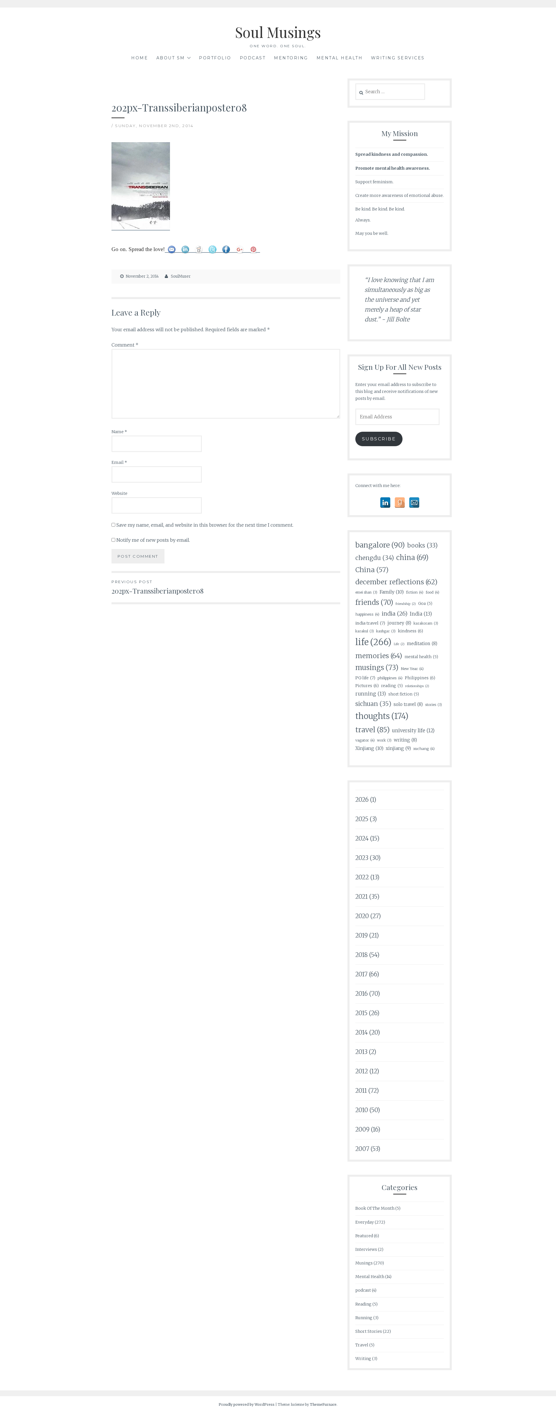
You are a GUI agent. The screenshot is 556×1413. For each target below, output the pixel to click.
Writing (363, 1358)
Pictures (367, 685)
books (422, 545)
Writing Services (398, 58)
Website (119, 493)
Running (363, 1317)
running (370, 694)
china (412, 557)
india (394, 613)
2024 (362, 838)
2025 (361, 819)
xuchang (424, 748)
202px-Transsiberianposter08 (157, 587)
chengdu (374, 558)
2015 (361, 1013)
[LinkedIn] (385, 502)
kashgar (386, 631)
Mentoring (291, 58)
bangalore (380, 545)
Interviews (366, 1249)
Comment (124, 345)
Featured (364, 1235)
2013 (361, 1051)
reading (392, 685)
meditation (422, 643)
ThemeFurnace (323, 1404)
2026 (362, 799)
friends (374, 602)
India (421, 614)
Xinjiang (369, 748)
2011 (361, 1090)
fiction (414, 592)
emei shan (366, 592)
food (432, 592)
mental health (421, 656)
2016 (361, 993)
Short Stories (368, 1331)
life (373, 642)
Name (119, 431)
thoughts (382, 716)
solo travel (408, 704)
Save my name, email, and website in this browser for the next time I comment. (204, 525)
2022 (362, 877)
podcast (363, 1290)
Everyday (364, 1222)
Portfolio (215, 58)
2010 (361, 1110)
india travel (370, 623)
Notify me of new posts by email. (153, 540)
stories (433, 704)
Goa (425, 603)
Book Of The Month (374, 1208)
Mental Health (340, 58)
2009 (362, 1129)
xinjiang (398, 748)
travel (372, 729)
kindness (410, 631)
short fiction (403, 694)
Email (119, 462)
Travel (361, 1345)
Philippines (420, 677)
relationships (417, 686)
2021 (361, 896)
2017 (361, 974)
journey (399, 623)
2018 (361, 954)
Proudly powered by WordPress (247, 1404)
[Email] (414, 502)
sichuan (373, 704)
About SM (170, 58)
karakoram (426, 623)
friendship (406, 604)
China (372, 569)
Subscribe (379, 439)
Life (399, 644)
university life (413, 731)
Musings (364, 1263)
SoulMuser (181, 276)
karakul (364, 631)
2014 (361, 1032)
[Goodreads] (399, 502)
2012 (361, 1071)
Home (139, 58)
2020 (362, 916)
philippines (390, 678)
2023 (361, 857)
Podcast (253, 58)
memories (378, 655)
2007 (362, 1148)
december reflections (396, 582)
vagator (365, 740)
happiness (367, 614)
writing (405, 740)
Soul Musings (278, 32)
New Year (412, 668)
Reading (363, 1304)
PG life (365, 677)
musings (376, 667)
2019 (361, 935)
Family (392, 592)
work (384, 740)
